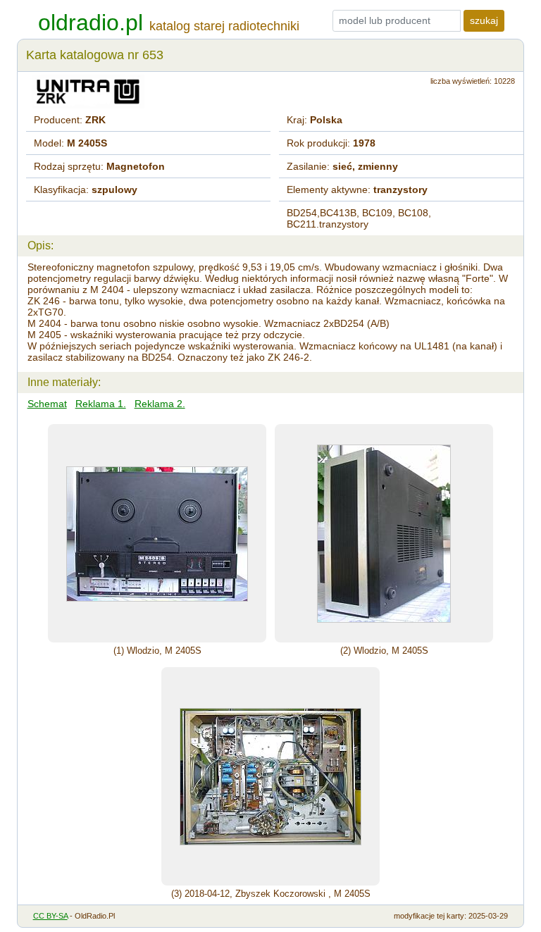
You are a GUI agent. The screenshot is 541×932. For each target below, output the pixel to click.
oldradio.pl (90, 22)
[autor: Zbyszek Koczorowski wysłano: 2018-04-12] (270, 776)
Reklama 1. (100, 403)
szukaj (484, 20)
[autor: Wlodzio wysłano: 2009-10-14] (157, 533)
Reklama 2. (160, 403)
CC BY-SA (50, 916)
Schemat (47, 403)
